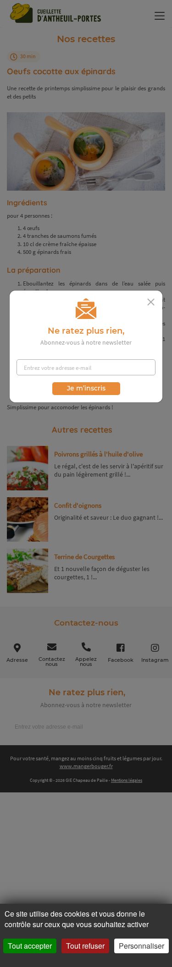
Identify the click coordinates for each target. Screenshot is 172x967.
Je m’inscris (86, 388)
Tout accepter (30, 945)
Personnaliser (141, 945)
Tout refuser (85, 945)
